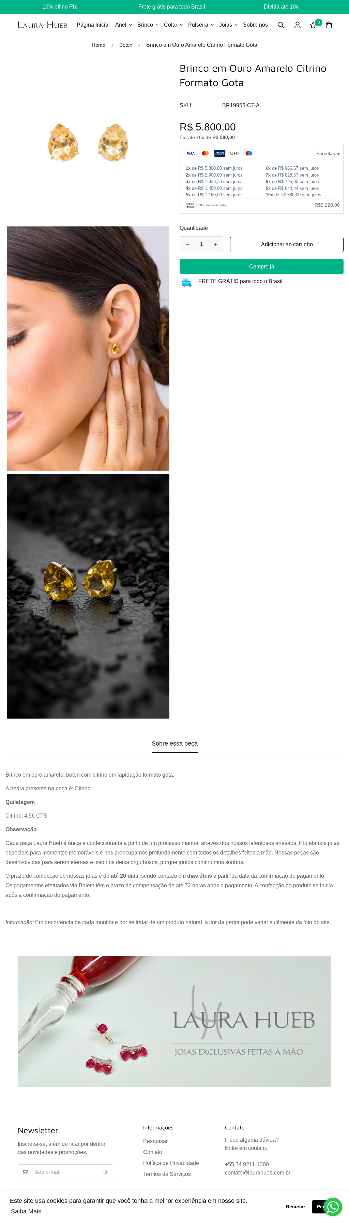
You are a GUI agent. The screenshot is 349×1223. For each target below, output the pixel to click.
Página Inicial (93, 25)
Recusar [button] (295, 1206)
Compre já (261, 266)
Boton (125, 45)
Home (98, 45)
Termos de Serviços (167, 1174)
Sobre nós (255, 25)
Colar (170, 25)
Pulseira (198, 25)
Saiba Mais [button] (26, 1211)
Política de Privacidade (171, 1163)
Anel (120, 25)
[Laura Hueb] (42, 24)
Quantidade (194, 228)
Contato (152, 1152)
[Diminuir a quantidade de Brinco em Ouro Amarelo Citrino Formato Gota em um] (187, 244)
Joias (225, 25)
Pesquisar (155, 1141)
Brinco (145, 25)
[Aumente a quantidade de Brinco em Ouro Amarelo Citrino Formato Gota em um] (215, 244)
